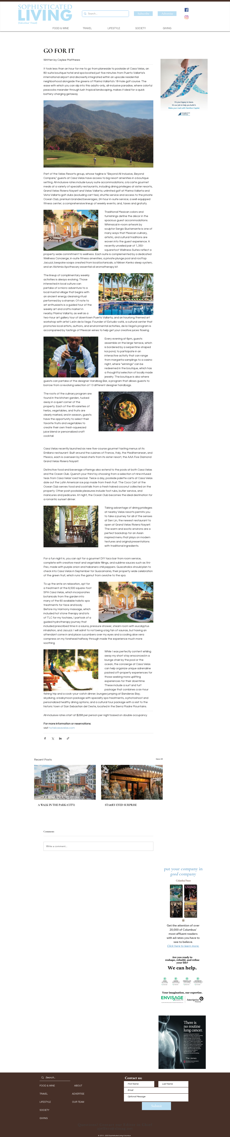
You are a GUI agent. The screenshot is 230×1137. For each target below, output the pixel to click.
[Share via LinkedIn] (60, 738)
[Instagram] (186, 17)
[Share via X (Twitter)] (52, 738)
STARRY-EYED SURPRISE (121, 805)
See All (159, 759)
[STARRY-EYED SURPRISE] (132, 782)
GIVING (44, 1118)
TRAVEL (44, 1093)
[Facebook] (186, 10)
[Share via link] (67, 738)
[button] (184, 89)
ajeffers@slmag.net (115, 1128)
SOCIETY (44, 1110)
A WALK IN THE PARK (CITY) (56, 805)
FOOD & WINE (47, 1085)
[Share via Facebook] (44, 738)
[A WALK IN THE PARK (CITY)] (65, 782)
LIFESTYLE (45, 1101)
